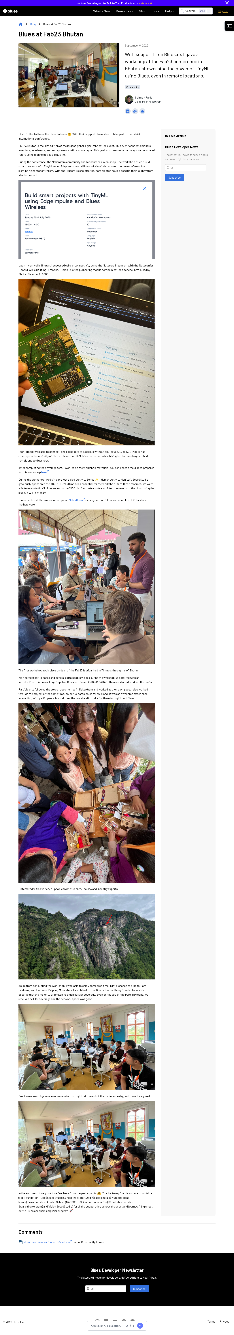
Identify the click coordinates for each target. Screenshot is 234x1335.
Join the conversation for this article (47, 1242)
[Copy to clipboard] (135, 111)
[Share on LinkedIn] (128, 111)
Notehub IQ (145, 3)
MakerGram (76, 500)
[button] (124, 11)
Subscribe (174, 177)
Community (132, 87)
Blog (33, 24)
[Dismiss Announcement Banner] (227, 3)
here (44, 472)
